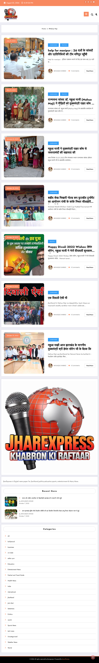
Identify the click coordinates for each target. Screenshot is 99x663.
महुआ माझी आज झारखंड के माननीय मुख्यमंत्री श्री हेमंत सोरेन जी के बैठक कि (69, 347)
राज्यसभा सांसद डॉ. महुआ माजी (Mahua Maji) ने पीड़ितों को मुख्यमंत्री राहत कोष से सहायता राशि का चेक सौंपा (70, 102)
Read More (89, 71)
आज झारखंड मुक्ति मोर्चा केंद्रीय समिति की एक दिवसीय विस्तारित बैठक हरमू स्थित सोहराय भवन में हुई (50, 511)
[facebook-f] (85, 2)
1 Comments (75, 71)
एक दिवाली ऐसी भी (57, 298)
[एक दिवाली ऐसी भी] (24, 304)
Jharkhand (53, 45)
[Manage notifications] (93, 657)
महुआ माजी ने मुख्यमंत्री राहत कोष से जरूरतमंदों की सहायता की (67, 150)
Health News (12, 581)
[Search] (92, 15)
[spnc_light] (96, 14)
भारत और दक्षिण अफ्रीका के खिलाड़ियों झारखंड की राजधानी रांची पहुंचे (42, 498)
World (10, 648)
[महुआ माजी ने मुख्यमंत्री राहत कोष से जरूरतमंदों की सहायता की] (24, 156)
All (9, 536)
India (9, 586)
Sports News (12, 625)
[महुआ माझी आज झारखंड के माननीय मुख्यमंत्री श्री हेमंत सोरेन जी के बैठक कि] (24, 353)
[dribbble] (88, 2)
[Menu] (86, 14)
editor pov (11, 558)
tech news (11, 631)
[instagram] (91, 2)
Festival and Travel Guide (16, 575)
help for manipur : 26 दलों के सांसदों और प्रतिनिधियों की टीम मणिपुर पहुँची (70, 52)
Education (11, 564)
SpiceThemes (65, 659)
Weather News (12, 642)
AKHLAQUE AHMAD (60, 71)
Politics (64, 45)
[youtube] (94, 2)
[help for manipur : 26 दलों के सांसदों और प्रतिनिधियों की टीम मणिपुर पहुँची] (24, 58)
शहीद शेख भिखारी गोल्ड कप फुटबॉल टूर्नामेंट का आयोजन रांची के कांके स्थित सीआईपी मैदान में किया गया (71, 200)
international (12, 592)
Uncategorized (12, 636)
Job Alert (11, 603)
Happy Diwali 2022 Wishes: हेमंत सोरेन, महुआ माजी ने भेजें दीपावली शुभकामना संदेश (71, 249)
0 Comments (75, 169)
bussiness (11, 547)
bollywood (11, 541)
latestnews (11, 608)
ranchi (10, 620)
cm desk (10, 553)
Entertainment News (14, 569)
